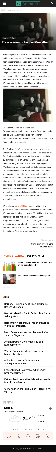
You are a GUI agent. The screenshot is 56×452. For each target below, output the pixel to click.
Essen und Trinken (14, 10)
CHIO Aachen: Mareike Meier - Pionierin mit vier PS (28, 390)
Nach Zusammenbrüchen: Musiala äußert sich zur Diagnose (27, 334)
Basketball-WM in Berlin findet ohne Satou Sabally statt (27, 315)
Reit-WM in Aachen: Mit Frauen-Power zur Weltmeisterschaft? (27, 324)
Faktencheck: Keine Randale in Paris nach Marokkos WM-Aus (27, 381)
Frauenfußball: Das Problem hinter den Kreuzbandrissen (25, 371)
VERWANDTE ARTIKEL (14, 256)
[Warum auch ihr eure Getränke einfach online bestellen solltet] (9, 266)
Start (3, 10)
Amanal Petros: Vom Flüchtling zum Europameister (23, 343)
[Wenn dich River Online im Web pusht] (9, 279)
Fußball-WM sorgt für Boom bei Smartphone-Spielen (21, 362)
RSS (7, 297)
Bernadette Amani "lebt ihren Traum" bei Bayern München (26, 305)
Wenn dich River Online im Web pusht (42, 245)
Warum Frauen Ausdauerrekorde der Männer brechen (24, 353)
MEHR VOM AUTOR (35, 256)
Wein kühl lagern (22, 206)
